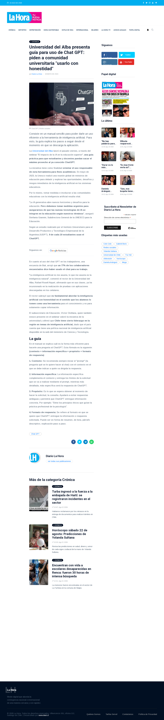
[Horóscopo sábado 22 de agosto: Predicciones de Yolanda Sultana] (38, 537)
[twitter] (146, 3)
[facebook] (143, 3)
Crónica (12, 30)
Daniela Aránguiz (110, 262)
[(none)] (35, 457)
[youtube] (152, 3)
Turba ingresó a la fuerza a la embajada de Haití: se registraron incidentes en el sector (72, 497)
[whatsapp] (91, 442)
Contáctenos (127, 714)
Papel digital (134, 30)
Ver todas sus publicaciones (59, 461)
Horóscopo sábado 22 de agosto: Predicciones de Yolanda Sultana (69, 533)
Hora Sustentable (51, 30)
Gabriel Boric (121, 244)
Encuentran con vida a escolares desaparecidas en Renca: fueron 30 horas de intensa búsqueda (71, 571)
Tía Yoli (128, 255)
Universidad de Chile (112, 255)
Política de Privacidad (147, 714)
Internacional (82, 30)
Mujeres (94, 30)
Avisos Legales (120, 30)
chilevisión (108, 259)
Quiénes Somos (93, 714)
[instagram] (149, 3)
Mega (124, 262)
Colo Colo (107, 244)
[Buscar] (152, 30)
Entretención (35, 30)
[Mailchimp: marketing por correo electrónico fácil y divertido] (132, 230)
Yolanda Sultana (110, 251)
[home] (24, 17)
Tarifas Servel (111, 714)
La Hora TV (105, 30)
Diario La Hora (37, 74)
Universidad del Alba (42, 151)
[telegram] (156, 3)
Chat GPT (35, 434)
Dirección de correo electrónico (117, 217)
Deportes (22, 30)
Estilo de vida (67, 30)
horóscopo (121, 259)
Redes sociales (110, 247)
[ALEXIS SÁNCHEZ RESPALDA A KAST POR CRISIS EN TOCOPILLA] (115, 99)
